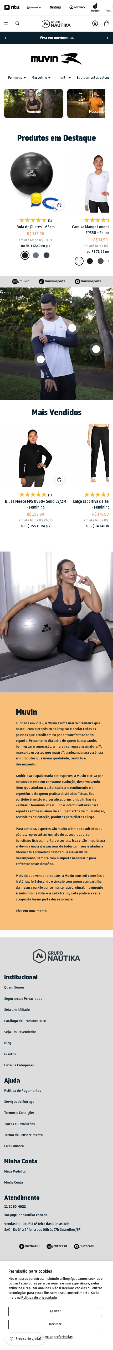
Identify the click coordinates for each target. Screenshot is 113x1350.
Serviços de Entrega (19, 1102)
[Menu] (6, 23)
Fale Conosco (14, 1146)
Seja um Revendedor (20, 1032)
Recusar (55, 1324)
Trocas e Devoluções (19, 1124)
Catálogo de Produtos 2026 (25, 1021)
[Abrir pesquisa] (17, 23)
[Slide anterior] (6, 38)
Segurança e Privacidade (23, 999)
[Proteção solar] (41, 359)
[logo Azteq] (77, 7)
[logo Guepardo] (34, 7)
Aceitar (55, 1311)
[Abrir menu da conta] (95, 23)
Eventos (10, 1054)
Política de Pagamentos (22, 1091)
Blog (7, 1043)
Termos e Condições (19, 1113)
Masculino (39, 78)
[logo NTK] (12, 7)
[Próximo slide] (107, 38)
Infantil (62, 78)
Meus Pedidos (15, 1172)
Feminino (15, 78)
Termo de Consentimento (23, 1135)
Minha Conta (13, 1183)
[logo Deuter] (95, 7)
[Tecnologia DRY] (96, 349)
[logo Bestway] (55, 7)
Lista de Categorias (19, 1065)
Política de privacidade (39, 1298)
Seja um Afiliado (17, 1010)
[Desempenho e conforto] (72, 328)
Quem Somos (14, 988)
